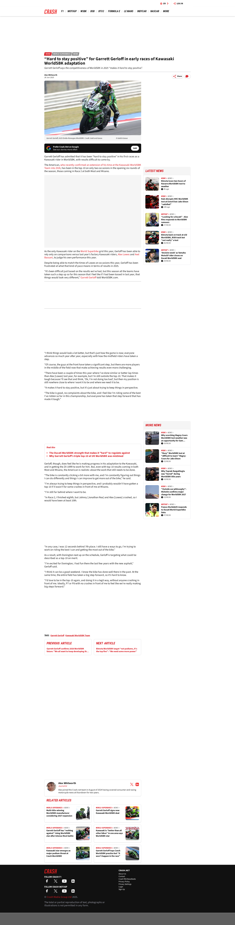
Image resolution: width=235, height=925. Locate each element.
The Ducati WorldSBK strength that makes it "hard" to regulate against (89, 453)
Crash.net (76, 789)
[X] (56, 882)
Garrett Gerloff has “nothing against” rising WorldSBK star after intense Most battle (59, 833)
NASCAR (155, 11)
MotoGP (72, 11)
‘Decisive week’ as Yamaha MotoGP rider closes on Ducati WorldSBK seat (173, 255)
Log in (180, 3)
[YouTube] (65, 882)
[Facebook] (47, 882)
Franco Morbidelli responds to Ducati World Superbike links (174, 510)
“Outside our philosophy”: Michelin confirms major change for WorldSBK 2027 (173, 492)
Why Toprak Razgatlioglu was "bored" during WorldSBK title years (173, 474)
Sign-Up (122, 889)
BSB (92, 11)
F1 (62, 11)
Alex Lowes (124, 254)
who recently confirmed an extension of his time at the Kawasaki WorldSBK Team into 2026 (92, 166)
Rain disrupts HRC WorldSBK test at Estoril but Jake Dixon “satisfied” (174, 202)
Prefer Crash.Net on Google (66, 146)
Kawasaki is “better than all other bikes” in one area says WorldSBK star (109, 833)
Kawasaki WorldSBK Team (77, 635)
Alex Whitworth (50, 75)
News (75, 54)
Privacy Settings (125, 884)
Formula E (114, 11)
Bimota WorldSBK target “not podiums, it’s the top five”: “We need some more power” (116, 650)
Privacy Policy (124, 882)
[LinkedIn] (73, 882)
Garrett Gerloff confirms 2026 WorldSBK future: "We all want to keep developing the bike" (67, 650)
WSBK (83, 11)
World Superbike (90, 251)
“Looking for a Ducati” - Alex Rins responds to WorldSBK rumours (174, 220)
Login (121, 887)
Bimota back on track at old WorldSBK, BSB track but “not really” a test (174, 237)
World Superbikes (62, 54)
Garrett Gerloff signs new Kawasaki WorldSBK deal (107, 812)
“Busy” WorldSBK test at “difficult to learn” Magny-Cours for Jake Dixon (173, 456)
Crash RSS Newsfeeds (127, 879)
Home (48, 54)
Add (135, 148)
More (166, 11)
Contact (122, 876)
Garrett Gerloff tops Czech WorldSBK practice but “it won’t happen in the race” (108, 853)
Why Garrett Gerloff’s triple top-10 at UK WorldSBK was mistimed (86, 456)
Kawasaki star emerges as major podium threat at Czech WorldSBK (58, 853)
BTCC (101, 11)
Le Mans (128, 11)
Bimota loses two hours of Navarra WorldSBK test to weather (173, 184)
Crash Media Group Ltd (59, 897)
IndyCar (142, 11)
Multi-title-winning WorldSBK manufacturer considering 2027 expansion (59, 813)
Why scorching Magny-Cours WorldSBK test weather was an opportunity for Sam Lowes (174, 438)
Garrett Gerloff (88, 277)
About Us (122, 874)
